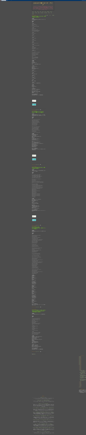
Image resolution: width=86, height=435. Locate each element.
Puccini (40, 11)
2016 (79, 363)
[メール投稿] (40, 109)
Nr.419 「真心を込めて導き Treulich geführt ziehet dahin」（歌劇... (83, 373)
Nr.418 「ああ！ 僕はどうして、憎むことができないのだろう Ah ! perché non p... (83, 371)
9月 (80, 383)
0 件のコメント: (38, 109)
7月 (80, 381)
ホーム (50, 15)
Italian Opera (48, 11)
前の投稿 (53, 15)
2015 (79, 362)
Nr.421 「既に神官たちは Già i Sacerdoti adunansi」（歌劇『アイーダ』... (83, 378)
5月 (80, 368)
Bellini (45, 11)
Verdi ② (35, 11)
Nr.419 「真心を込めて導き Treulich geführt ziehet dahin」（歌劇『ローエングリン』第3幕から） (39, 228)
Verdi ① (33, 11)
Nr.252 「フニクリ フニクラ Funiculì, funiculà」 (43, 431)
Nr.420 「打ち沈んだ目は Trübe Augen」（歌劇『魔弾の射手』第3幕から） (38, 168)
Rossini (43, 11)
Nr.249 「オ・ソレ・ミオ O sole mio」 (44, 403)
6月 (80, 369)
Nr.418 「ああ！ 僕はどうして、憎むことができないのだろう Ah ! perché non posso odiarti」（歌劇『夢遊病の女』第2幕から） (39, 311)
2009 (79, 357)
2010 (79, 358)
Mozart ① (51, 11)
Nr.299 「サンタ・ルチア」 (44, 397)
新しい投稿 (47, 15)
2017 (79, 364)
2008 (79, 356)
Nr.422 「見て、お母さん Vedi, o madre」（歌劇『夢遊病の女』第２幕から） (39, 16)
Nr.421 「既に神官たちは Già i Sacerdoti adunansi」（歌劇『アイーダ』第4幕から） (38, 112)
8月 (80, 382)
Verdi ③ (38, 11)
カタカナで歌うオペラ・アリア (43, 4)
